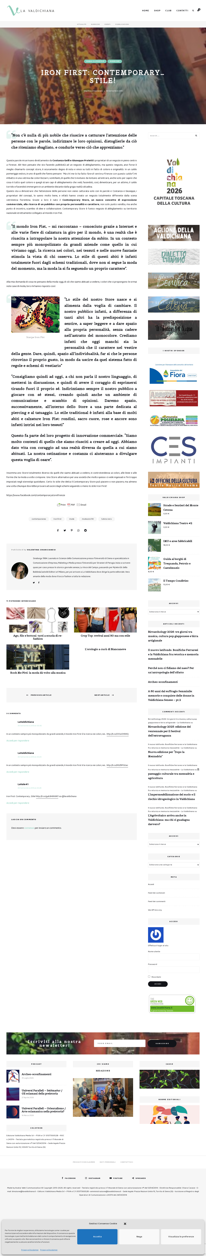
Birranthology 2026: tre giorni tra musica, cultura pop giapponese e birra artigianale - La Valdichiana (172, 720)
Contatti (182, 10)
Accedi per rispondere (17, 741)
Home (145, 10)
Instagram (94, 1178)
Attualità (81, 24)
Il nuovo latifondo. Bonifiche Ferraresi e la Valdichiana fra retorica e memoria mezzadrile (173, 654)
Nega (139, 1237)
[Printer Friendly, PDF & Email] (71, 504)
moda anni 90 (88, 519)
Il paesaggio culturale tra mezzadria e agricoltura (173, 774)
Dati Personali (108, 1162)
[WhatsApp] (78, 530)
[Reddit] (85, 530)
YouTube (118, 1178)
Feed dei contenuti (156, 893)
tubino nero (106, 519)
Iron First (57, 519)
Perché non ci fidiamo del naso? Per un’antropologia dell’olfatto (171, 670)
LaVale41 (23, 784)
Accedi (151, 884)
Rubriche (95, 24)
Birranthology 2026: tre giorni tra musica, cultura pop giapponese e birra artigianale (173, 636)
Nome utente (154, 951)
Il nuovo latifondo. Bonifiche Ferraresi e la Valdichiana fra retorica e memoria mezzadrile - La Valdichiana (172, 746)
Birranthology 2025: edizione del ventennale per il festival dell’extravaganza (169, 731)
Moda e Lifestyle (95, 61)
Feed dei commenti (156, 901)
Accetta (97, 1237)
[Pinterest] (71, 530)
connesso (29, 828)
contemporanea (39, 519)
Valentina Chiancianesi (93, 90)
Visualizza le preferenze (181, 1237)
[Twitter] (64, 530)
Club (168, 10)
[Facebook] (58, 530)
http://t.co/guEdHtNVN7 (47, 796)
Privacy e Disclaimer (30, 1249)
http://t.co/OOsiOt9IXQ (118, 734)
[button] (125, 1223)
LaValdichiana (26, 722)
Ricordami (156, 977)
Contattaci (127, 1162)
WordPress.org (155, 910)
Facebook (38, 582)
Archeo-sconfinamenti (163, 681)
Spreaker (141, 1178)
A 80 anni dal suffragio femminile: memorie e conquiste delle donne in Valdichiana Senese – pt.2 (171, 695)
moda (71, 519)
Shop (157, 10)
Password (152, 964)
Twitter (33, 582)
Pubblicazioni (122, 24)
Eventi (108, 24)
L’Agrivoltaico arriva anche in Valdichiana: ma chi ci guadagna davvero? (169, 820)
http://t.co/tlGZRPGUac (117, 765)
